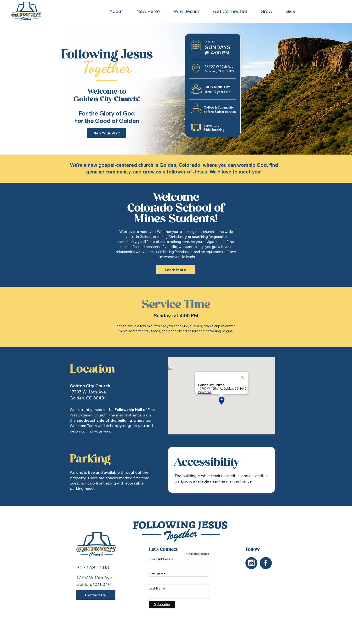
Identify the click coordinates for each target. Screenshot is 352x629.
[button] (266, 12)
